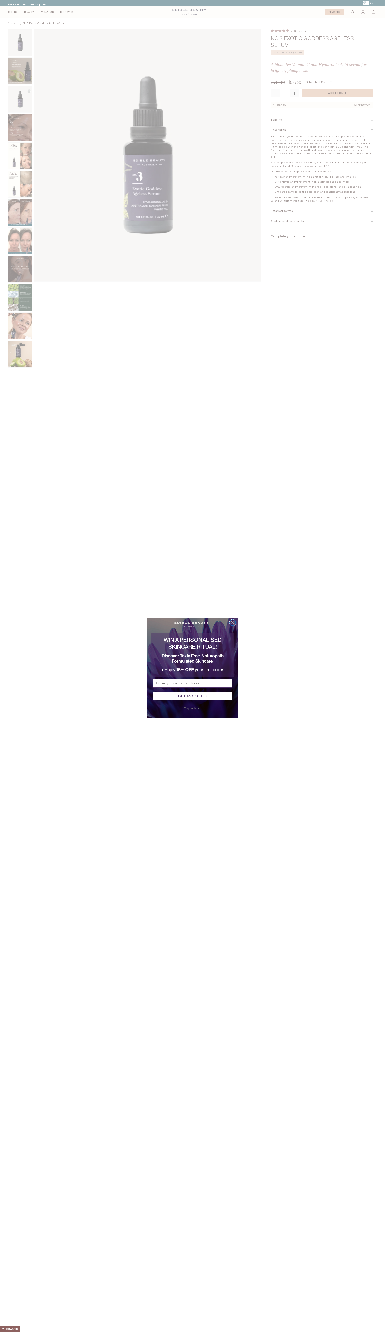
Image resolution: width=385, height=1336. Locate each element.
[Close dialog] (233, 623)
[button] (10, 1329)
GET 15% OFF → (192, 696)
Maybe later (192, 708)
